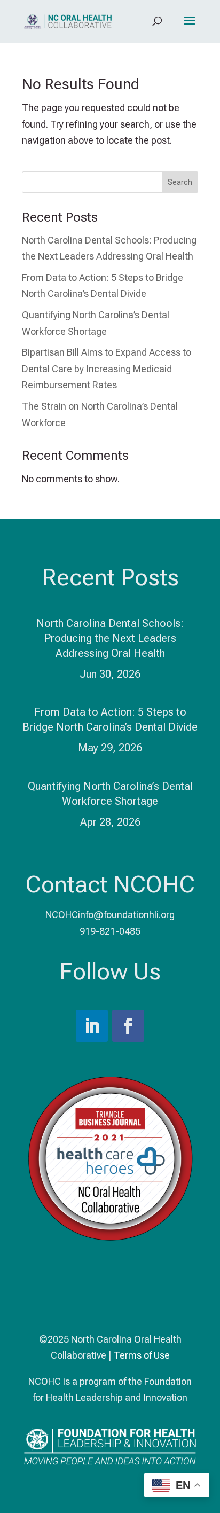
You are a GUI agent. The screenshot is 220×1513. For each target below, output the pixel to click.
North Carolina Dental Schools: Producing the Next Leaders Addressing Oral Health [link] (110, 638)
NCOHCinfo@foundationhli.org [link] (110, 914)
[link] (68, 20)
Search (180, 182)
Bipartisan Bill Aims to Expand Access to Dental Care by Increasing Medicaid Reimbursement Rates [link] (106, 368)
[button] (189, 28)
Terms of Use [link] (142, 1355)
